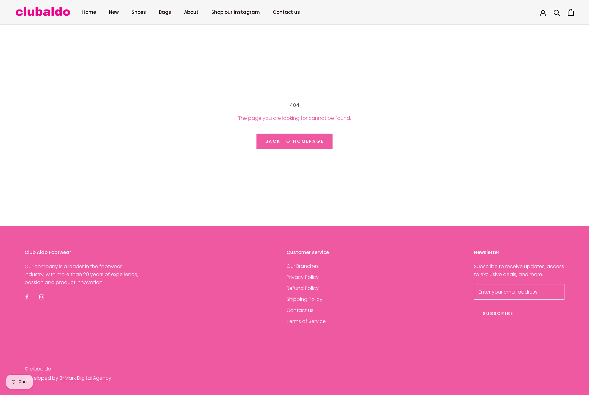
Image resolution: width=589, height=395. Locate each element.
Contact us (286, 12)
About (191, 12)
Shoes (139, 12)
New (114, 12)
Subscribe (498, 313)
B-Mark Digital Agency (85, 378)
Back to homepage (294, 141)
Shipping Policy (304, 299)
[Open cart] (571, 12)
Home (89, 12)
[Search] (557, 12)
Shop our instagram (235, 12)
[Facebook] (27, 297)
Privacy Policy (303, 277)
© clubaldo (38, 368)
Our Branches (303, 266)
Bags (165, 12)
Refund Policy (303, 288)
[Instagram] (41, 297)
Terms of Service (306, 321)
